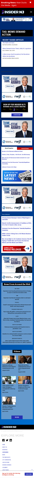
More (17, 417)
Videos (17, 351)
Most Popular (9, 148)
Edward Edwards (6, 465)
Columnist (5, 467)
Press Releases (6, 214)
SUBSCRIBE (17, 115)
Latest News (25, 148)
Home (3, 444)
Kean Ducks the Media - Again (14, 4)
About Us (4, 447)
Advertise (4, 449)
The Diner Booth (6, 457)
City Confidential (6, 459)
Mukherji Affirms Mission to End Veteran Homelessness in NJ (9, 366)
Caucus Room (5, 462)
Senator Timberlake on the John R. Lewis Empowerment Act (9, 408)
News (3, 454)
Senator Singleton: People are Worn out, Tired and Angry (24, 387)
